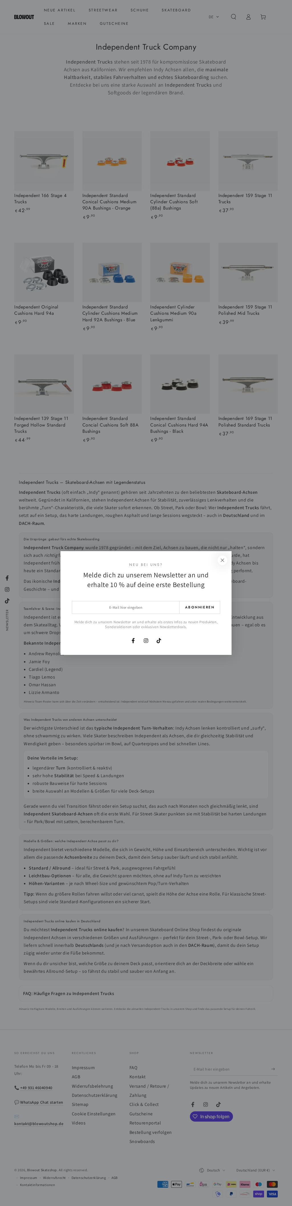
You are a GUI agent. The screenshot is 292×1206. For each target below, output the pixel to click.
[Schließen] (222, 560)
